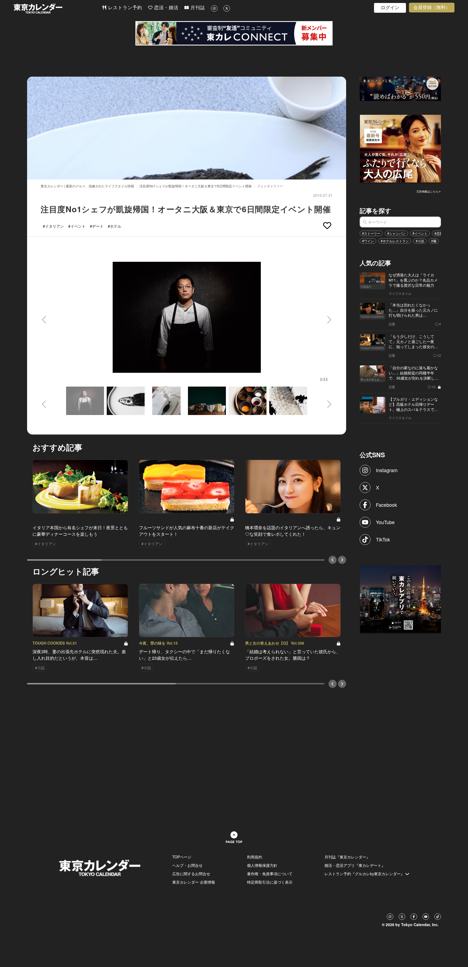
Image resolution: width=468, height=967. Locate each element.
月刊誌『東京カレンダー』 (347, 857)
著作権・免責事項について (269, 873)
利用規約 (254, 857)
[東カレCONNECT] (234, 33)
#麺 (433, 241)
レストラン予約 (124, 7)
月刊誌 (197, 7)
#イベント (419, 233)
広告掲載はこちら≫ (429, 191)
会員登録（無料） (431, 7)
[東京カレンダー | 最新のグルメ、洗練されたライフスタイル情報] (58, 9)
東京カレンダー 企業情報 (193, 882)
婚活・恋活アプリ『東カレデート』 (354, 865)
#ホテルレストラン (395, 241)
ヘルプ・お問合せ (187, 865)
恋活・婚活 (165, 7)
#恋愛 (438, 233)
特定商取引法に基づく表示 (269, 882)
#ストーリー (371, 233)
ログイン (390, 7)
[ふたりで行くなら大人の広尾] (400, 148)
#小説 (420, 241)
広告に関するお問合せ (191, 873)
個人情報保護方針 (262, 865)
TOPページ (181, 857)
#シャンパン (396, 233)
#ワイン (368, 241)
